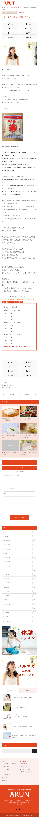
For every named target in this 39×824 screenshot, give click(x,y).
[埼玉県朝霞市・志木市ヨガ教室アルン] (9, 2)
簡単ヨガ (19, 553)
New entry (10, 690)
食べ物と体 (13, 12)
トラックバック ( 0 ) (19, 471)
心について (19, 578)
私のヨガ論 (19, 587)
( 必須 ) (7, 483)
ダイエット (19, 591)
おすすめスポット (19, 621)
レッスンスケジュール (19, 566)
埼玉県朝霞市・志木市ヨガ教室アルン (15, 815)
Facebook (19, 809)
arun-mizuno (11, 383)
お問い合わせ (6, 774)
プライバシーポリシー (25, 769)
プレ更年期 (19, 595)
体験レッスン (5, 772)
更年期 (19, 600)
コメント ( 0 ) (19, 467)
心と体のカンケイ (19, 583)
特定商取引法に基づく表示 (27, 772)
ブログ (7, 7)
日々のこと (19, 608)
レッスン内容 (5, 766)
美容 (6, 12)
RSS (22, 809)
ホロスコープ (19, 604)
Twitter (17, 809)
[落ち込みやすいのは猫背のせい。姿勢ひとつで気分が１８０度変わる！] (10, 394)
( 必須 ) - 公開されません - (12, 488)
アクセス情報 (23, 763)
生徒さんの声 (19, 561)
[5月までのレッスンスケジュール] (28, 394)
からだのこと (19, 549)
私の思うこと (19, 557)
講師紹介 (4, 780)
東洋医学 (19, 616)
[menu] (36, 3)
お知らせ (19, 536)
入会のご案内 (5, 769)
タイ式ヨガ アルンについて (9, 763)
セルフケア (19, 612)
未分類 (19, 532)
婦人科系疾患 (19, 540)
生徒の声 (4, 777)
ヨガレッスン (19, 544)
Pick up (28, 690)
